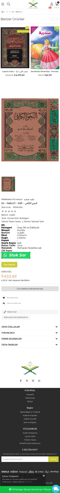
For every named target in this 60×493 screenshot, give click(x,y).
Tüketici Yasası (30, 440)
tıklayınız (28, 482)
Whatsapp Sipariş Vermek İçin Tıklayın (31, 489)
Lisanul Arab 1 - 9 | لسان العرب (15, 72)
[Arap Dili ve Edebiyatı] (9, 12)
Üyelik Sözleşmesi (30, 433)
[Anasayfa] (4, 12)
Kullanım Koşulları (30, 415)
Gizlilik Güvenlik (30, 419)
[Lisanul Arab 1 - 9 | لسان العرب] (15, 47)
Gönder (53, 459)
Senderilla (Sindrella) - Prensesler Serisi (45, 72)
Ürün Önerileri (9, 345)
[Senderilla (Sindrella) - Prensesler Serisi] (45, 47)
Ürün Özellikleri (10, 327)
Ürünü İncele (21, 51)
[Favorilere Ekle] (15, 51)
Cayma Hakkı (30, 436)
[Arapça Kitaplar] (7, 12)
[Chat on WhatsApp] (15, 258)
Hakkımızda (30, 398)
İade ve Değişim (30, 422)
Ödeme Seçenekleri (11, 339)
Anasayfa (30, 395)
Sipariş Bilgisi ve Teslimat (30, 412)
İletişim (30, 401)
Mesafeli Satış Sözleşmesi (30, 443)
